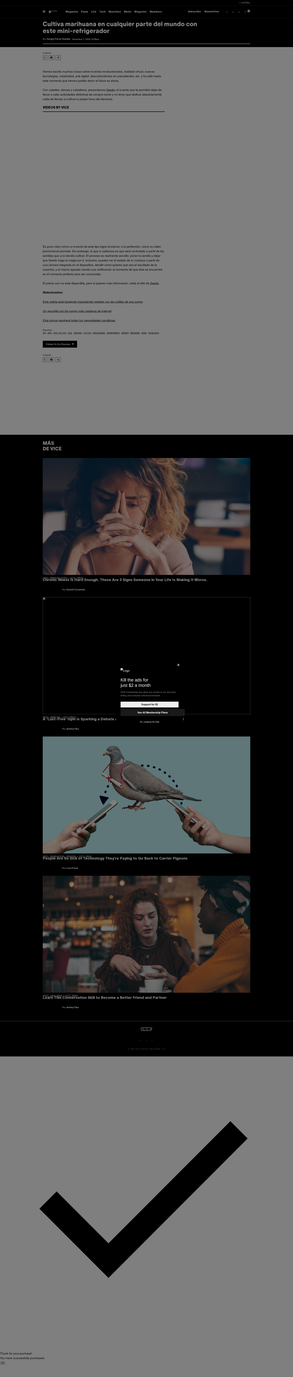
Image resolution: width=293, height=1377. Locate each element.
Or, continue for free (149, 722)
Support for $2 (149, 704)
